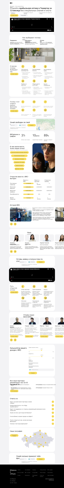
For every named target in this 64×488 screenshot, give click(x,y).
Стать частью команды (14, 435)
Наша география (50, 475)
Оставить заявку (14, 15)
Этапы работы (50, 472)
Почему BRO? (23, 15)
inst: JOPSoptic (12, 480)
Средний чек (31, 353)
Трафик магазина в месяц (33, 347)
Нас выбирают (27, 469)
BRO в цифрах (50, 469)
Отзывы (18, 475)
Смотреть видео (14, 336)
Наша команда (42, 472)
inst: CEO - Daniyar (13, 482)
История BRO (34, 472)
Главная (18, 469)
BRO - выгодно (27, 472)
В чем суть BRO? (20, 472)
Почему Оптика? (43, 469)
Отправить (32, 125)
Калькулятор (27, 475)
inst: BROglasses (13, 478)
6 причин (34, 469)
